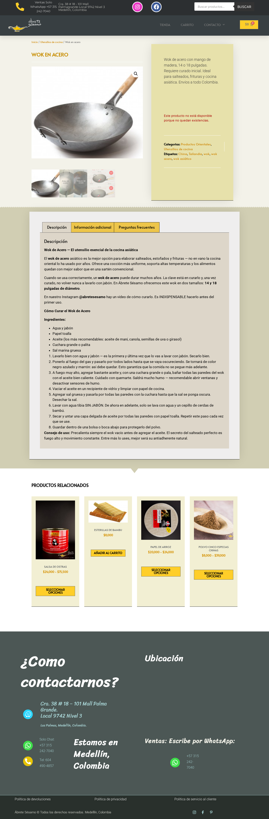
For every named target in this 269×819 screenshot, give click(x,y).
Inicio (35, 42)
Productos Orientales (196, 144)
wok (207, 153)
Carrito (187, 24)
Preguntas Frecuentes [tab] (137, 227)
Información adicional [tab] (92, 227)
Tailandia (195, 153)
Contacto (212, 24)
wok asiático (182, 158)
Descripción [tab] (57, 227)
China (182, 153)
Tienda (165, 24)
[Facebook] (156, 7)
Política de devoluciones (33, 799)
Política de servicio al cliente (195, 799)
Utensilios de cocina (51, 42)
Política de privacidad (111, 799)
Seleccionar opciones (55, 591)
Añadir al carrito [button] (108, 553)
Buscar (244, 7)
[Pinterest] (211, 812)
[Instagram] (137, 7)
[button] (136, 73)
